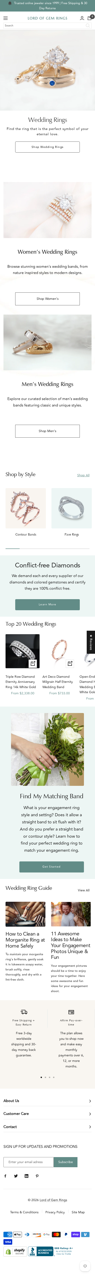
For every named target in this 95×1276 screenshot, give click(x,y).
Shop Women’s (48, 298)
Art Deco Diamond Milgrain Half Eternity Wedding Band (57, 682)
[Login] (82, 18)
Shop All (83, 475)
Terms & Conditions (24, 1212)
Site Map (78, 1212)
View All (83, 890)
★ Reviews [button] (91, 642)
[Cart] (89, 18)
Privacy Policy (55, 1212)
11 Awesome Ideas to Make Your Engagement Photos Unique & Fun (70, 945)
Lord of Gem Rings (53, 1200)
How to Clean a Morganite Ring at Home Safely (25, 940)
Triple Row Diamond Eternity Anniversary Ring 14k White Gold (21, 682)
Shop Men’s (47, 431)
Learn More (47, 604)
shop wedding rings (48, 147)
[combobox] (47, 26)
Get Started (51, 867)
